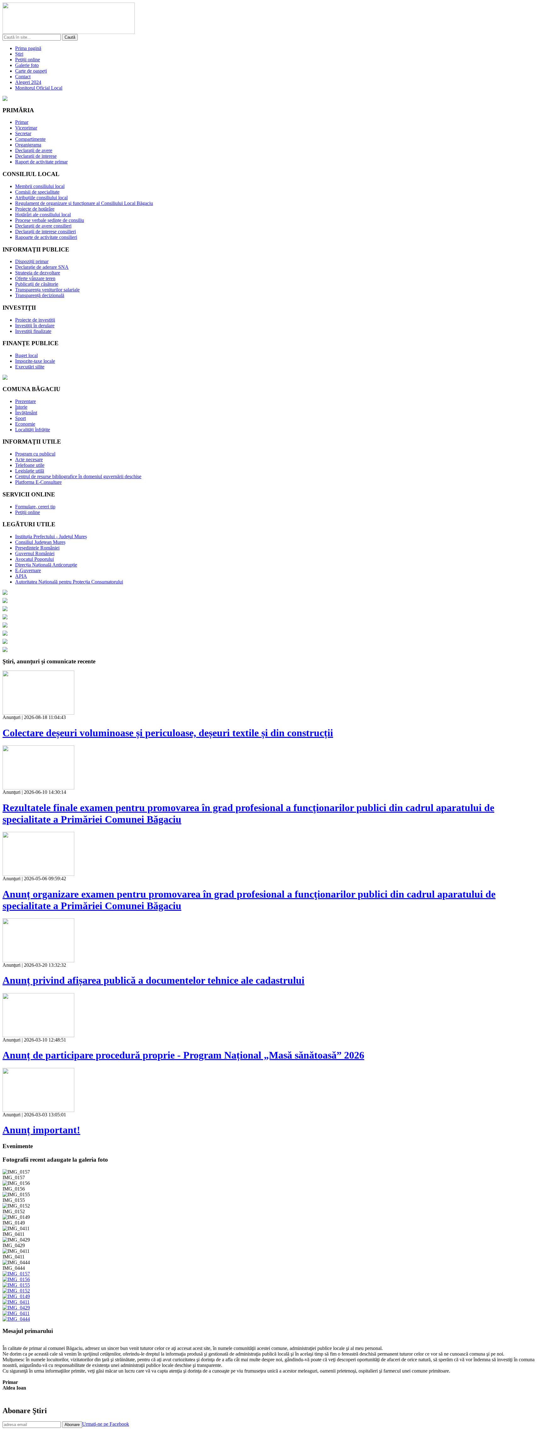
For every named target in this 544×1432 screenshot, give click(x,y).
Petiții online (27, 59)
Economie (25, 424)
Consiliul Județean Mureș (40, 542)
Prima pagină (28, 48)
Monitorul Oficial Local (38, 88)
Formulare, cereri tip (35, 506)
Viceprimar (26, 127)
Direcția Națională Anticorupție (46, 564)
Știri (19, 54)
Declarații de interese (36, 156)
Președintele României (37, 547)
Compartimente (30, 139)
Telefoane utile (29, 465)
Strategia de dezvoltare (37, 272)
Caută (70, 37)
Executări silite (29, 366)
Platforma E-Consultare (38, 482)
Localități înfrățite (32, 429)
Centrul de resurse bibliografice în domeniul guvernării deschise (78, 476)
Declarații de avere (33, 150)
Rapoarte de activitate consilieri (46, 237)
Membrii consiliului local (40, 186)
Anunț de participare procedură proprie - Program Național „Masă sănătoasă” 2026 (183, 1055)
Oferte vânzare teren (35, 278)
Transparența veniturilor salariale (47, 289)
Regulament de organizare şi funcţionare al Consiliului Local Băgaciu (84, 203)
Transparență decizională (39, 295)
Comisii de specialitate (37, 192)
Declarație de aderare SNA (42, 267)
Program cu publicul (35, 453)
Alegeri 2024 (28, 82)
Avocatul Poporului (34, 559)
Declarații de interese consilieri (45, 231)
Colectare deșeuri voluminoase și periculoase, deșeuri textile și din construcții (168, 732)
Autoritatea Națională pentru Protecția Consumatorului (69, 581)
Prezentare (25, 401)
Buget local (26, 355)
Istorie (21, 407)
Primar (21, 122)
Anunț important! (41, 1130)
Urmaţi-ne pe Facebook (105, 1424)
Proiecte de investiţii (35, 320)
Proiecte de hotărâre (34, 209)
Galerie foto (27, 65)
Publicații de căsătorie (36, 284)
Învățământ (26, 412)
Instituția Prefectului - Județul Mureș (51, 536)
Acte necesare (29, 459)
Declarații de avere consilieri (43, 226)
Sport (20, 418)
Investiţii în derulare (34, 325)
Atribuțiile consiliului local (41, 197)
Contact (23, 76)
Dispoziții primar (31, 261)
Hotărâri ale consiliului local (43, 214)
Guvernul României (34, 553)
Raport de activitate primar (41, 161)
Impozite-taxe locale (35, 361)
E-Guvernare (28, 570)
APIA (21, 576)
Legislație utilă (29, 470)
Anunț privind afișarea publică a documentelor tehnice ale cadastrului (153, 980)
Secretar (23, 133)
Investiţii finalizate (33, 331)
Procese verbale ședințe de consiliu (49, 220)
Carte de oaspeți (31, 71)
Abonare (72, 1424)
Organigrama (28, 144)
